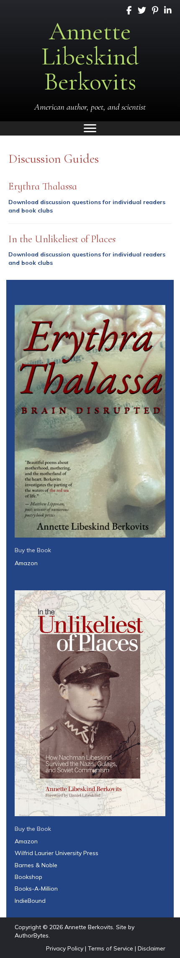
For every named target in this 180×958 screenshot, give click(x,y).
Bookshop (28, 877)
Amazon (26, 563)
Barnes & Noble (36, 865)
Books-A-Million (36, 888)
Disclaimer (151, 948)
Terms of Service (110, 948)
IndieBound (30, 900)
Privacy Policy (64, 948)
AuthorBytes (32, 935)
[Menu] (90, 128)
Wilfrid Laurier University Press (56, 853)
